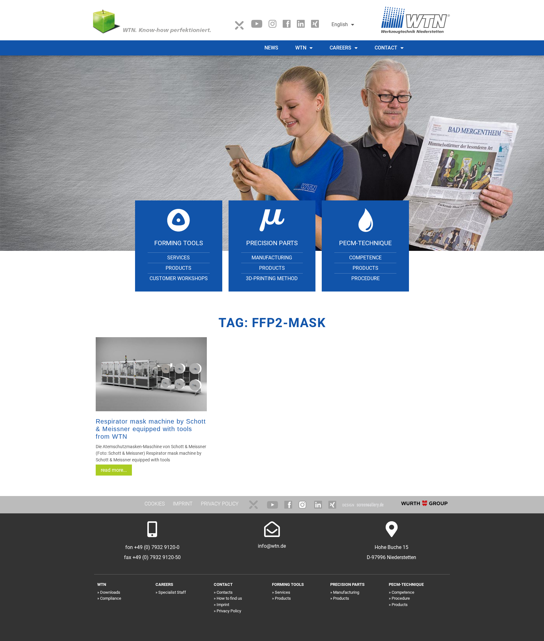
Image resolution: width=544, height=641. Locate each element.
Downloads (110, 592)
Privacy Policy (229, 611)
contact (386, 48)
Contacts (225, 592)
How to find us (229, 598)
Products (178, 268)
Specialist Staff (172, 592)
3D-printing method (272, 278)
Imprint (223, 604)
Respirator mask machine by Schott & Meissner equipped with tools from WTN (151, 429)
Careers (340, 48)
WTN (300, 48)
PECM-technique (365, 243)
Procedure (365, 278)
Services (178, 258)
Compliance (110, 598)
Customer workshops (179, 278)
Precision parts (272, 243)
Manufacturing (272, 258)
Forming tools (178, 243)
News (271, 48)
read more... (114, 470)
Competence (365, 258)
